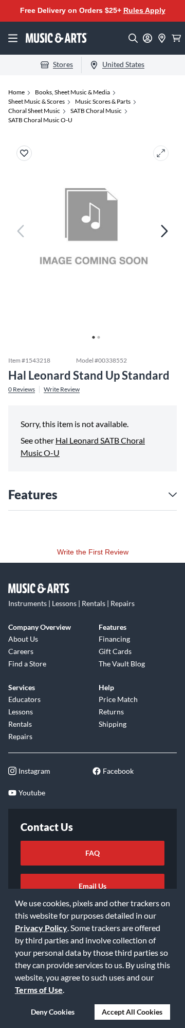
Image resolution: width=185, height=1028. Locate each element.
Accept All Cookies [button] (132, 1011)
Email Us (92, 886)
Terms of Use (39, 989)
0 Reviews (21, 389)
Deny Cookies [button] (53, 1011)
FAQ (92, 852)
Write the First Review (92, 552)
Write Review (62, 389)
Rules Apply (144, 10)
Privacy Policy (41, 928)
